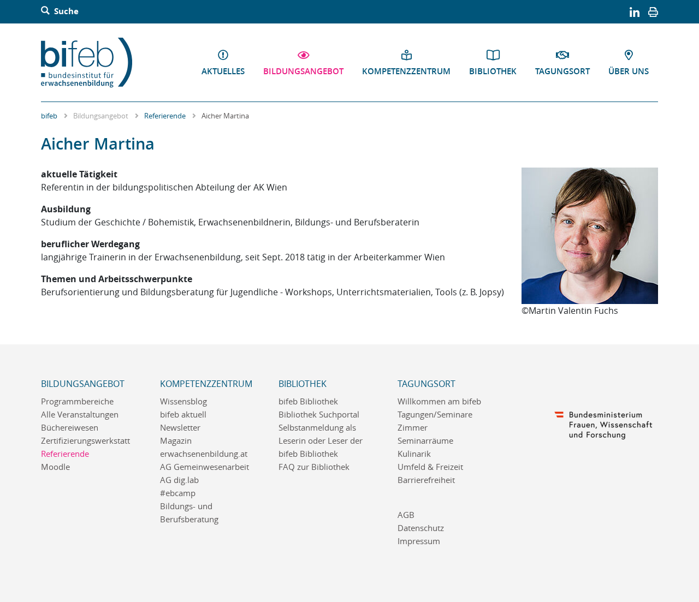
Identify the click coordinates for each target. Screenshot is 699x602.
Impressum (419, 541)
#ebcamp (178, 493)
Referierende (165, 116)
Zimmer (413, 427)
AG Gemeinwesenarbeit (204, 467)
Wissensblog (183, 401)
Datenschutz (421, 528)
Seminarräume (425, 441)
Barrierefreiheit (426, 480)
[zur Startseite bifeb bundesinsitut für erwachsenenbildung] (91, 62)
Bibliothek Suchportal (319, 414)
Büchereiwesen (69, 427)
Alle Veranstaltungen (80, 414)
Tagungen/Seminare (435, 414)
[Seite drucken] (653, 11)
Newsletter (180, 427)
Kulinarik (414, 454)
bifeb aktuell (183, 414)
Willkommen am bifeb (439, 401)
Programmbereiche (77, 401)
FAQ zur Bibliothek (314, 467)
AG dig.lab (179, 480)
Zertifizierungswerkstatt (85, 441)
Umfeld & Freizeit (430, 467)
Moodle (55, 467)
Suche (65, 11)
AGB (406, 515)
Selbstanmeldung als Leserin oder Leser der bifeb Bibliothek (321, 440)
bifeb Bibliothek (308, 401)
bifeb (49, 116)
